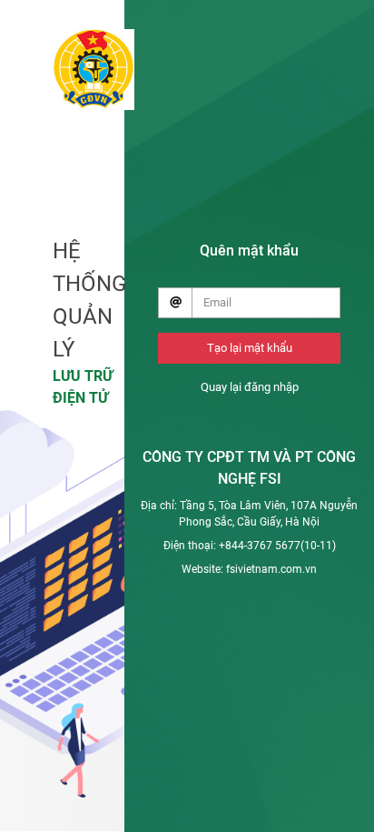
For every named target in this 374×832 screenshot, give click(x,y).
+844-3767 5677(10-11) (277, 545)
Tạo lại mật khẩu (249, 348)
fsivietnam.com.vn (271, 569)
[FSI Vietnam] (93, 67)
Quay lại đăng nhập (250, 387)
